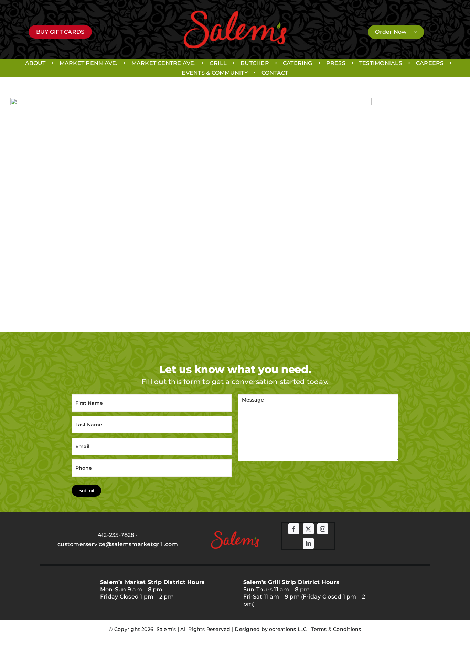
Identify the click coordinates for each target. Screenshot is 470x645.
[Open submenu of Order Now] (419, 32)
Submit (86, 490)
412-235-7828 (116, 535)
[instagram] (322, 528)
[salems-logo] (235, 13)
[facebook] (293, 528)
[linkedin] (308, 543)
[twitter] (308, 528)
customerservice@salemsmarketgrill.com (117, 544)
